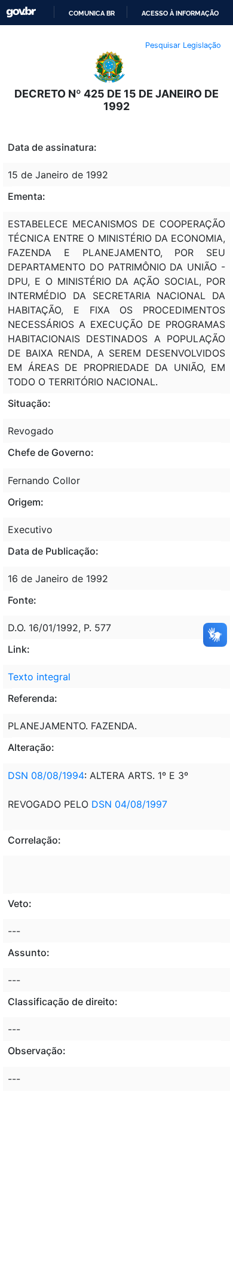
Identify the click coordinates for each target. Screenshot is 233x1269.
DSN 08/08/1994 (46, 775)
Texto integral (39, 677)
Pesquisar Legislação (183, 45)
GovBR (21, 12)
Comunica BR (92, 13)
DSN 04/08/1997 (127, 804)
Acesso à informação (180, 13)
